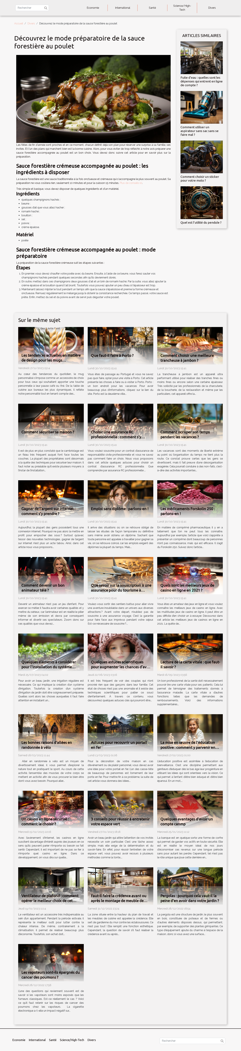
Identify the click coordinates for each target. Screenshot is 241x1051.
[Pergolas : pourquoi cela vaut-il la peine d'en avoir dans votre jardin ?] (190, 885)
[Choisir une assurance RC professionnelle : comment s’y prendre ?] (120, 422)
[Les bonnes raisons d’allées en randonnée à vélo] (51, 732)
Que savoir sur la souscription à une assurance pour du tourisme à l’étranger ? (121, 590)
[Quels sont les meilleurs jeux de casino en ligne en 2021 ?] (190, 575)
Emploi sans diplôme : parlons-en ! (120, 509)
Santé (152, 7)
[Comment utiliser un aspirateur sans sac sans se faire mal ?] (202, 107)
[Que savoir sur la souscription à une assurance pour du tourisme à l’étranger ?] (120, 575)
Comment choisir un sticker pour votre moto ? (200, 178)
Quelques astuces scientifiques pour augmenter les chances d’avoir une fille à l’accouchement (121, 667)
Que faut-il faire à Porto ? (112, 355)
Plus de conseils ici (131, 183)
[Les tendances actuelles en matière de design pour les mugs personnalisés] (51, 345)
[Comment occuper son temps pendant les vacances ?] (190, 422)
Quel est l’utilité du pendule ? (201, 222)
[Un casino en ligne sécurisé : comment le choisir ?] (51, 809)
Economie (93, 7)
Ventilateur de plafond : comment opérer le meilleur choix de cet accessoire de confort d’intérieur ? (50, 901)
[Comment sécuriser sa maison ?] (51, 422)
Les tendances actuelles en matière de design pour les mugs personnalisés (51, 360)
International (122, 7)
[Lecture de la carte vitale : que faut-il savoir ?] (190, 652)
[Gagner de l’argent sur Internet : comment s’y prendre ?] (51, 498)
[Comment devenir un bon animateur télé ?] (51, 575)
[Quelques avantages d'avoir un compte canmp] (190, 809)
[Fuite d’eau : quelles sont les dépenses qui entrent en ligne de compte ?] (202, 57)
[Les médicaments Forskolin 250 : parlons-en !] (190, 498)
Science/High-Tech (182, 7)
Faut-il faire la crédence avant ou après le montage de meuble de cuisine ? (118, 901)
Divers (212, 7)
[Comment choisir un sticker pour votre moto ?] (202, 156)
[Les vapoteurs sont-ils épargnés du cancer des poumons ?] (51, 962)
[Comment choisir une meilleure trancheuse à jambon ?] (190, 345)
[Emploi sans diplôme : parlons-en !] (120, 498)
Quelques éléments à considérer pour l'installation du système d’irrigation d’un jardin (48, 667)
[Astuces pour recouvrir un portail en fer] (120, 732)
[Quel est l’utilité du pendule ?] (202, 202)
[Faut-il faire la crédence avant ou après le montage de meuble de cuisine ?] (120, 885)
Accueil (18, 23)
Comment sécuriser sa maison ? (47, 432)
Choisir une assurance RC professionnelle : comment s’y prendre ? (116, 437)
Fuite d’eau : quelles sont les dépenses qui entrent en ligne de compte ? (202, 81)
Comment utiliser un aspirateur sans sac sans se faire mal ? (200, 130)
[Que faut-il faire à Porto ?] (120, 345)
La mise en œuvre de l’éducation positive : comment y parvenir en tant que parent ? (188, 747)
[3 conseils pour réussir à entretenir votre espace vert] (120, 809)
